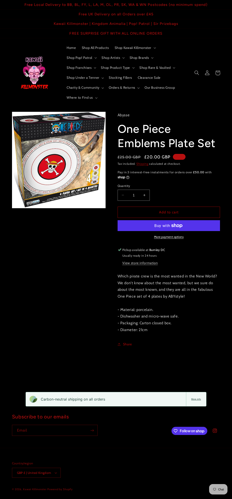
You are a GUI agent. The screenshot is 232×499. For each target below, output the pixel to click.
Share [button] (127, 344)
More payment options (169, 237)
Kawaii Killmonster (34, 489)
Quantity (124, 186)
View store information (140, 263)
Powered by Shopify (59, 489)
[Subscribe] (92, 430)
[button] (135, 48)
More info (196, 399)
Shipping (142, 163)
